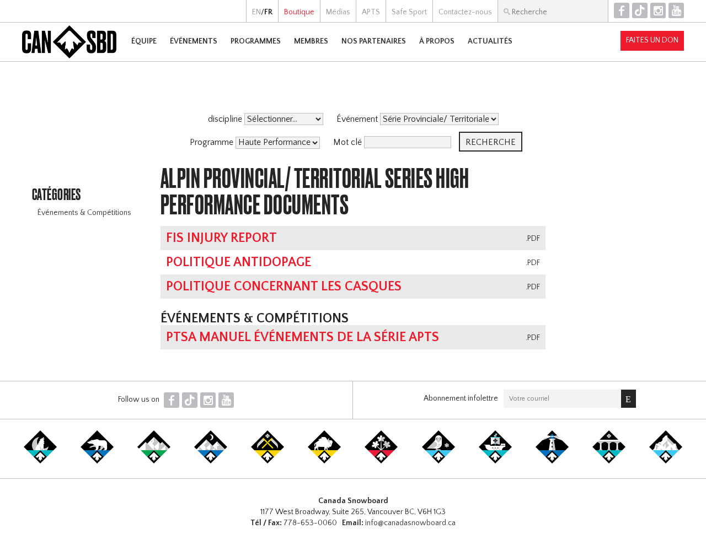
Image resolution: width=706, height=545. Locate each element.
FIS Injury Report (221, 238)
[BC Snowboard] (153, 461)
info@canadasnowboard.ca (410, 523)
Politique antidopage (238, 262)
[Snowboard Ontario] (381, 461)
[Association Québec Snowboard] (438, 461)
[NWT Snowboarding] (97, 461)
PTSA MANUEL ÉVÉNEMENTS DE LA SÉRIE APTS (302, 337)
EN (256, 12)
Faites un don (652, 40)
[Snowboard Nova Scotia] (552, 461)
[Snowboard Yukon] (40, 461)
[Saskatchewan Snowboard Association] (267, 461)
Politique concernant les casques (284, 286)
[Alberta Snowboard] (210, 461)
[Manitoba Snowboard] (324, 461)
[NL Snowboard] (665, 461)
